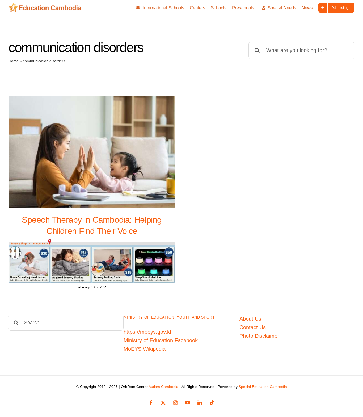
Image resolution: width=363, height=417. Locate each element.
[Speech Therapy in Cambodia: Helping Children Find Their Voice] (92, 152)
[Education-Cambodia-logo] (47, 6)
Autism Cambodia (163, 387)
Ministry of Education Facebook (161, 340)
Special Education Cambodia (263, 387)
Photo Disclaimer (259, 336)
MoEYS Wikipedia (145, 349)
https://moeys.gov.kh (148, 332)
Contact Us (252, 327)
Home (14, 61)
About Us (250, 319)
